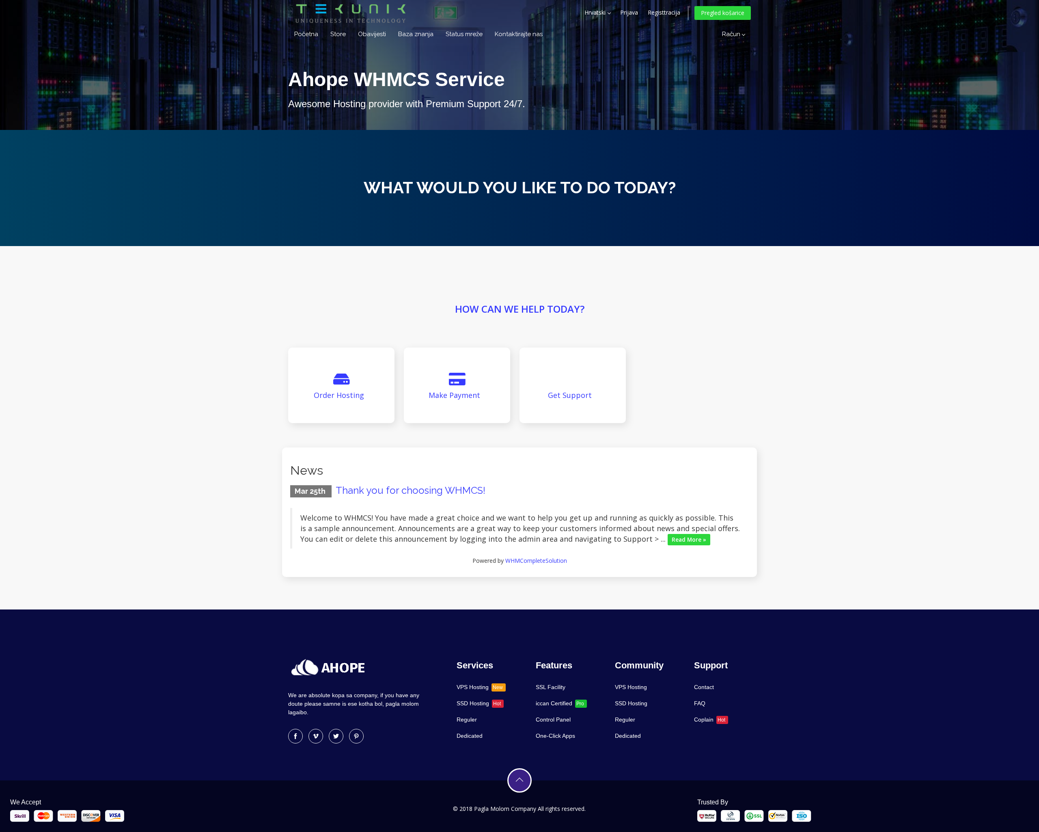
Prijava (629, 12)
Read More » (689, 539)
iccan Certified (560, 703)
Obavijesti (372, 34)
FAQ (699, 703)
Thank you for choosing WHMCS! (410, 490)
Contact (704, 687)
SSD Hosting (479, 703)
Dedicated (470, 736)
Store (338, 34)
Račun (733, 34)
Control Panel (553, 719)
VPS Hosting (480, 687)
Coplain (709, 719)
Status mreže (464, 34)
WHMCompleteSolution (536, 560)
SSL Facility (550, 687)
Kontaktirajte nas (519, 34)
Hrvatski (595, 12)
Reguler (467, 719)
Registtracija (664, 12)
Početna (306, 34)
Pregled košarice (722, 13)
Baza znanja (415, 34)
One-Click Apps (555, 736)
